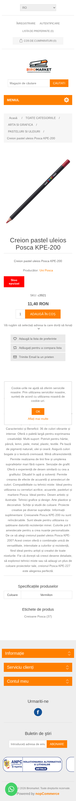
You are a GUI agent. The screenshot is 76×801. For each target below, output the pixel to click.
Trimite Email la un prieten (36, 357)
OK (38, 411)
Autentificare (50, 23)
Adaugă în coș (43, 314)
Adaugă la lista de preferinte (38, 338)
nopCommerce (47, 793)
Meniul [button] (13, 100)
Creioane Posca (35, 616)
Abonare (57, 744)
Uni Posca (46, 270)
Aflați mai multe (38, 418)
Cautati (59, 83)
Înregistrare (25, 23)
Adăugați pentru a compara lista (40, 347)
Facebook (38, 712)
